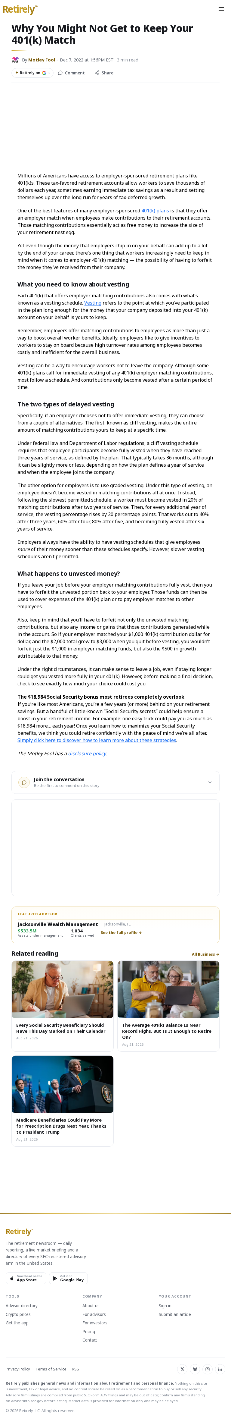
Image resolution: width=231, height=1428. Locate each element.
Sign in (165, 1306)
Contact (89, 1340)
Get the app (17, 1323)
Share (107, 73)
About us (91, 1306)
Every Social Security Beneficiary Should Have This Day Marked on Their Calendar (60, 1028)
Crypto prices (18, 1314)
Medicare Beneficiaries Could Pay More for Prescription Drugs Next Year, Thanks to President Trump (61, 1126)
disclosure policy (87, 753)
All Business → (206, 954)
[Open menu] (221, 9)
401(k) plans (155, 210)
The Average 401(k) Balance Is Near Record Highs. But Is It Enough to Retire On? (166, 1031)
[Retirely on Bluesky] (195, 1369)
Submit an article (175, 1314)
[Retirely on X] (182, 1369)
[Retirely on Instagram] (207, 1369)
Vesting (92, 302)
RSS (75, 1369)
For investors (94, 1323)
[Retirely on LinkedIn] (220, 1369)
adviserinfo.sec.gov (27, 1400)
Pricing (88, 1331)
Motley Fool (41, 60)
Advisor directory (22, 1306)
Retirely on (32, 73)
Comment (75, 73)
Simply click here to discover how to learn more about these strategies (96, 740)
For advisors (94, 1314)
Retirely (20, 9)
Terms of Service (50, 1369)
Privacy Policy (18, 1369)
